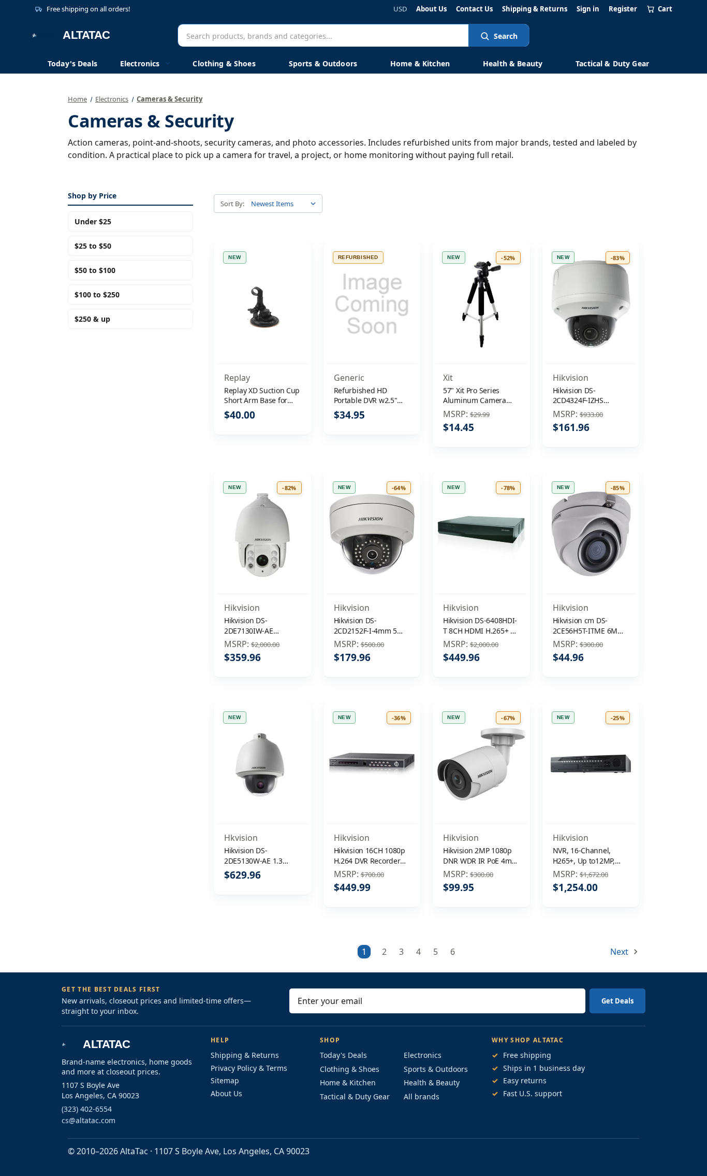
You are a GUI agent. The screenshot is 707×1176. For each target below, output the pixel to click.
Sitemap (225, 1080)
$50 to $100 (95, 270)
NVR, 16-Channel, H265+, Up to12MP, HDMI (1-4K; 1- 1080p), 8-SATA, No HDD (590, 855)
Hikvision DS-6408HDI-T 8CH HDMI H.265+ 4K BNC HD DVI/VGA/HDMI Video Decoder (481, 625)
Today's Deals (72, 63)
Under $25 (93, 221)
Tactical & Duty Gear (612, 63)
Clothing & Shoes (224, 63)
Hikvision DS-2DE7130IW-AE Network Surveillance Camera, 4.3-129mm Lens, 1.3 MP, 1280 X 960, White (259, 625)
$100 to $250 (97, 294)
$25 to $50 (93, 246)
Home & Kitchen (420, 63)
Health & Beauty (512, 63)
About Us (431, 9)
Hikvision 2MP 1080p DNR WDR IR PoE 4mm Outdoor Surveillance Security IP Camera (480, 855)
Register (623, 9)
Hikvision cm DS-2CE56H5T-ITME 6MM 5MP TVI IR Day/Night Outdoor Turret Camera (588, 625)
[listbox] (285, 203)
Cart (665, 9)
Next (620, 951)
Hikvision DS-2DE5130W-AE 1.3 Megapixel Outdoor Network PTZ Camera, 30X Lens (260, 855)
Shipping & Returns (534, 9)
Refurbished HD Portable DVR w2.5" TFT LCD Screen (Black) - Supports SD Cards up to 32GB (371, 395)
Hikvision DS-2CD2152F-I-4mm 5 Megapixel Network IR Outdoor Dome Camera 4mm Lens (370, 625)
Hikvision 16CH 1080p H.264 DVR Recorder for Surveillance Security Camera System (369, 855)
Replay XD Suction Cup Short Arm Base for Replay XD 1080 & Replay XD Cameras (262, 395)
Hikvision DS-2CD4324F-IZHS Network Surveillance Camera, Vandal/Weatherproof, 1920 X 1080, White (589, 395)
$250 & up (92, 319)
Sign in (588, 9)
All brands (421, 1096)
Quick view (262, 282)
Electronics (140, 63)
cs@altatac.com (88, 1120)
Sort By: (232, 203)
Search (506, 36)
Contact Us (474, 9)
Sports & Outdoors (323, 63)
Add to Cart (262, 326)
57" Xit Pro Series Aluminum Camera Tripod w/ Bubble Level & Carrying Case (481, 395)
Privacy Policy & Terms (249, 1068)
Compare (259, 304)
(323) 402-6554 (87, 1109)
